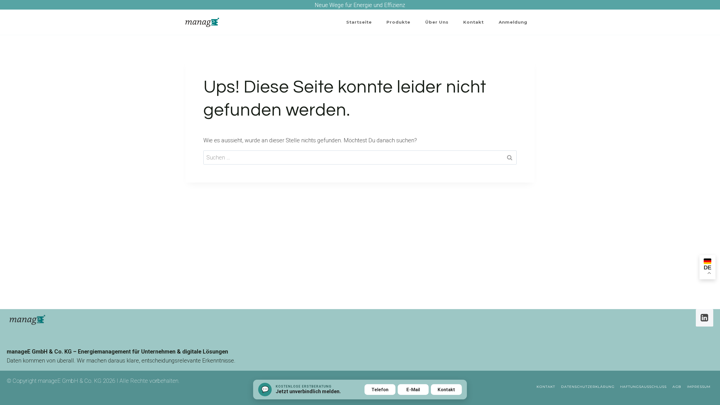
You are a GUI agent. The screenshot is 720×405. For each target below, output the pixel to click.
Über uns (437, 22)
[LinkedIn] (704, 318)
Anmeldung (513, 22)
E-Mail (413, 389)
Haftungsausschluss (643, 386)
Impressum (698, 386)
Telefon (380, 389)
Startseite (359, 22)
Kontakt (473, 22)
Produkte (398, 22)
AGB (676, 386)
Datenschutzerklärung (588, 386)
